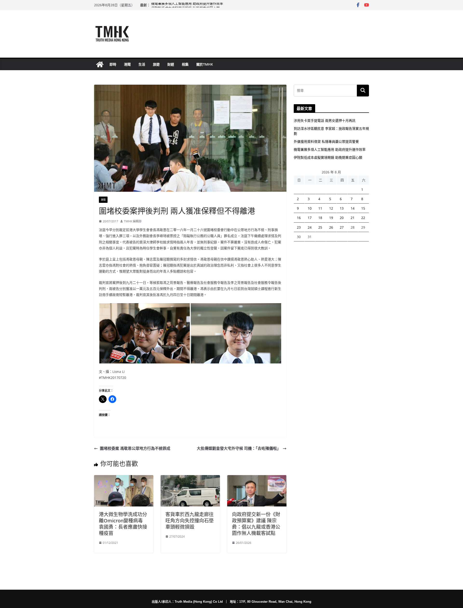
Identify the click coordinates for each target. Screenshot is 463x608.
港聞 (127, 64)
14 (352, 208)
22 (363, 217)
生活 (141, 64)
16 (299, 217)
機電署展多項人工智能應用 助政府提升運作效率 (187, 5)
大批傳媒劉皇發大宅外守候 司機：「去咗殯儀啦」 (239, 448)
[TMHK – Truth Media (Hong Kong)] (100, 64)
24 (310, 227)
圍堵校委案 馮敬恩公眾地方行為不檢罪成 (135, 448)
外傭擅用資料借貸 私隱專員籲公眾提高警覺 (326, 141)
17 (310, 217)
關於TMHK (204, 64)
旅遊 (156, 64)
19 (331, 217)
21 (352, 217)
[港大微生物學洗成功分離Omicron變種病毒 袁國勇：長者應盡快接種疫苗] (123, 478)
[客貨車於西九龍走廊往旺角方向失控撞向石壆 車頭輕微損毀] (190, 478)
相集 (185, 64)
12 (331, 208)
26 (331, 227)
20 (342, 217)
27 (342, 227)
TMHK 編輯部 (133, 221)
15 (363, 208)
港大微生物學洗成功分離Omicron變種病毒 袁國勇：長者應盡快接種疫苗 (123, 523)
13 (342, 208)
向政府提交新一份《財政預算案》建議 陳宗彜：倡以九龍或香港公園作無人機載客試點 (256, 523)
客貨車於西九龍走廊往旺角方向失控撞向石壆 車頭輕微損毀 (189, 520)
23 (299, 227)
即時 (112, 64)
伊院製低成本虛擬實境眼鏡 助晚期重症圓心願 (328, 157)
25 (320, 227)
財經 (170, 64)
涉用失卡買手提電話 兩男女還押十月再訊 (324, 120)
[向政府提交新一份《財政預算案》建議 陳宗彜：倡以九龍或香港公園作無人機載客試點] (256, 478)
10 (310, 208)
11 (320, 208)
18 (320, 217)
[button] (144, 333)
